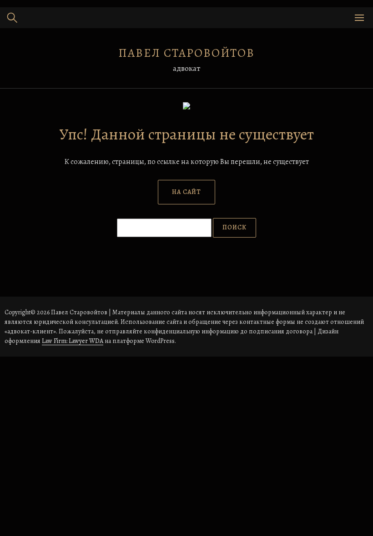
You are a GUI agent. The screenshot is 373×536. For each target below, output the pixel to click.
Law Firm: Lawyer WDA (72, 341)
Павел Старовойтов (186, 53)
